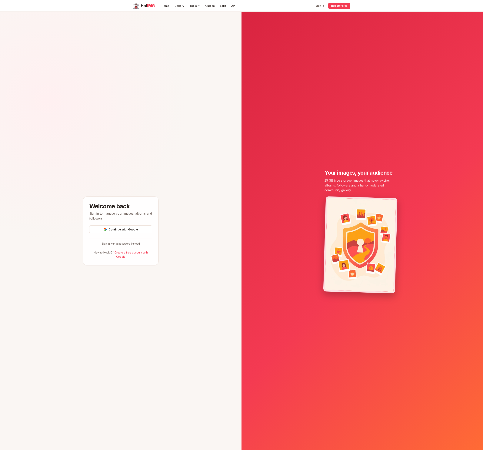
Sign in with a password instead (121, 243)
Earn (223, 5)
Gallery (179, 5)
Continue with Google (123, 229)
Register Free (339, 5)
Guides (210, 5)
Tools (193, 5)
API (233, 5)
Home (165, 5)
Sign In (320, 5)
